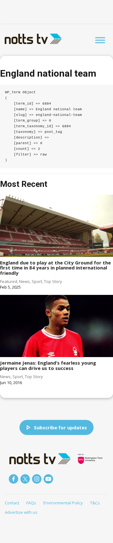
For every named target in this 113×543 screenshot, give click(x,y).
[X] (25, 479)
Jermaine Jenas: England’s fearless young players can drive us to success (48, 365)
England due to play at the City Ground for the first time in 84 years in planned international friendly (55, 267)
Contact (12, 503)
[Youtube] (48, 479)
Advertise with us (21, 512)
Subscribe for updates (60, 427)
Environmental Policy (63, 503)
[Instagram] (36, 479)
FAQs (31, 503)
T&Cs (95, 503)
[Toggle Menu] (100, 40)
